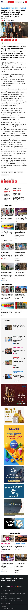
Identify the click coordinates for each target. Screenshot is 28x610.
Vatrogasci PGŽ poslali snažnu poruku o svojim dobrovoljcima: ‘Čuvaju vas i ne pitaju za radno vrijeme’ (6, 275)
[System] (18, 2)
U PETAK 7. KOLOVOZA (19, 562)
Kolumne (9, 580)
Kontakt (24, 593)
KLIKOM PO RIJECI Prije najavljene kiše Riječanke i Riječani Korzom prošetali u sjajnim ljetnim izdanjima (19, 339)
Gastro (3, 551)
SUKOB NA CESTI (16, 357)
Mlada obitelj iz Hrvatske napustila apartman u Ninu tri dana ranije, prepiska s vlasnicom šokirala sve (20, 233)
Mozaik (15, 578)
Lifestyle (15, 353)
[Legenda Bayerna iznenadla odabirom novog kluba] (21, 305)
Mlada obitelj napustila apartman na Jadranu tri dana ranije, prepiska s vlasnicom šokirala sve (20, 274)
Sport (2, 578)
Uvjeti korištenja (12, 593)
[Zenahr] (13, 587)
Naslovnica (4, 577)
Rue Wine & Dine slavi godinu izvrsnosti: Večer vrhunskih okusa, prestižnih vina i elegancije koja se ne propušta (20, 567)
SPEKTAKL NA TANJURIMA (20, 543)
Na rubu (3, 580)
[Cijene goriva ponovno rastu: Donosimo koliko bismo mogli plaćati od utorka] (7, 226)
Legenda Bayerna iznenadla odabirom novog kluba (19, 311)
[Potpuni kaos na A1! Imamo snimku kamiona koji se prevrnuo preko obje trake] (21, 289)
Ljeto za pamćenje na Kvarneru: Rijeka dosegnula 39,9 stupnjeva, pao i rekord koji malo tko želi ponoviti (19, 376)
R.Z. (3, 20)
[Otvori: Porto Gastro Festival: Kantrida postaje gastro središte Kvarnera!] (21, 538)
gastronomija (4, 172)
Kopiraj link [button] (16, 40)
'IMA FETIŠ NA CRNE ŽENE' (20, 271)
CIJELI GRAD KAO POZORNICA (7, 562)
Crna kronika (16, 367)
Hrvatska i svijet (5, 258)
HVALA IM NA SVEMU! (5, 271)
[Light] (16, 2)
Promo (13, 580)
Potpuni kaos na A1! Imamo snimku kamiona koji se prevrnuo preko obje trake (20, 296)
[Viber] (7, 40)
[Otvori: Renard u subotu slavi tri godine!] (8, 351)
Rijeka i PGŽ (17, 260)
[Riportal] (5, 2)
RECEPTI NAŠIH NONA (5, 543)
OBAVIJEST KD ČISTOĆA (7, 192)
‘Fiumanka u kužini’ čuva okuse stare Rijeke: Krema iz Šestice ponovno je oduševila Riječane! (7, 547)
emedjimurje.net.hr (4, 598)
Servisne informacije (4, 593)
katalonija (10, 172)
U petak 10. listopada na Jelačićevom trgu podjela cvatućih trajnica (7, 197)
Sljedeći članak (26, 195)
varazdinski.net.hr (12, 598)
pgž (15, 172)
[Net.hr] (3, 587)
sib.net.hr (18, 598)
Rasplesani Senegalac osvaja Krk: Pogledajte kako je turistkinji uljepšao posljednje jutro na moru (20, 255)
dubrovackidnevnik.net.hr (18, 600)
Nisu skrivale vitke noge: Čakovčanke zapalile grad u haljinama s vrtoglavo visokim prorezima (7, 217)
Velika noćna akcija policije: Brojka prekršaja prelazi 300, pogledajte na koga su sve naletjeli (21, 217)
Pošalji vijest (19, 593)
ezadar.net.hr (10, 600)
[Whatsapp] (10, 40)
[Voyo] (8, 587)
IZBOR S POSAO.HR (17, 190)
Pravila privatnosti (16, 590)
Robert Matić (20, 172)
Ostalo (16, 278)
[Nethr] (19, 587)
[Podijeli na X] (5, 40)
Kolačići (2, 590)
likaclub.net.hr (8, 603)
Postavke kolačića (8, 590)
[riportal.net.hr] (3, 606)
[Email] (13, 40)
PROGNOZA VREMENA (5, 251)
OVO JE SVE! (17, 251)
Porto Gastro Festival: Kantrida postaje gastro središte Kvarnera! (20, 546)
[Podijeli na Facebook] (2, 40)
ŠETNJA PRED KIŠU (16, 335)
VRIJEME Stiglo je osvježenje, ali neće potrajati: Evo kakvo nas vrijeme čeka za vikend (6, 254)
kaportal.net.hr (3, 600)
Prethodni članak (2, 195)
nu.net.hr (2, 603)
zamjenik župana (5, 174)
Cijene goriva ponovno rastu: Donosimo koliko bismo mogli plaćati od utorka (6, 233)
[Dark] (21, 2)
